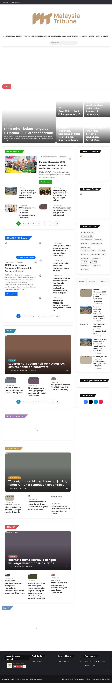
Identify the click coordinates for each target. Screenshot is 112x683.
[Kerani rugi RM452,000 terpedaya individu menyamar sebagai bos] (40, 298)
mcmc (84, 254)
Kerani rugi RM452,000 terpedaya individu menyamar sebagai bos (62, 305)
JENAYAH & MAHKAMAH (41, 36)
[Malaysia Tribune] (56, 18)
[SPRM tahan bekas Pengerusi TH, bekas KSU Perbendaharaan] (29, 117)
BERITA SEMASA (9, 36)
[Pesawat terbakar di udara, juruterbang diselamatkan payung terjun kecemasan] (29, 496)
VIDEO (105, 36)
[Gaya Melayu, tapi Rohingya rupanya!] (69, 104)
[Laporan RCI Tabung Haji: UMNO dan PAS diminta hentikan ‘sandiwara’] (38, 354)
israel (84, 243)
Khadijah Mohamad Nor (17, 566)
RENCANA (83, 36)
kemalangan (96, 243)
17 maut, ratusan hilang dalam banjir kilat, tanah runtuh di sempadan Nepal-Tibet (100, 345)
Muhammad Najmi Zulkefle (49, 157)
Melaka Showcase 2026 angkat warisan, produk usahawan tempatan (52, 165)
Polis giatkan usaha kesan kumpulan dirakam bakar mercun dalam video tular (62, 251)
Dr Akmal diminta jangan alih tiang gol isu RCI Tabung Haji (14, 390)
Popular (92, 281)
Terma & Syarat (79, 679)
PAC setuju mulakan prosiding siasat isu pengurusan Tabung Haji (62, 211)
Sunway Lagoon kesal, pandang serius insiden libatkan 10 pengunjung (94, 108)
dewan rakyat (87, 236)
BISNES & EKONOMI (58, 36)
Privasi (88, 679)
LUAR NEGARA (72, 36)
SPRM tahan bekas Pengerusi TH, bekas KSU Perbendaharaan (28, 131)
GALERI (91, 36)
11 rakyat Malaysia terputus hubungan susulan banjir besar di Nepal (27, 194)
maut (101, 251)
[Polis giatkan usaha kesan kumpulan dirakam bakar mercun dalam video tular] (40, 243)
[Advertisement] (56, 64)
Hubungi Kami (105, 679)
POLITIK (27, 36)
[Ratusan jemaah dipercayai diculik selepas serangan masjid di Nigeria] (9, 498)
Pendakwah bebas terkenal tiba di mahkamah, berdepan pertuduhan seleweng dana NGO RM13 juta (61, 285)
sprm (97, 265)
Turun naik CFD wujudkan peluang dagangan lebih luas (99, 329)
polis (93, 262)
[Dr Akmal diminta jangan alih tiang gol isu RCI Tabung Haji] (10, 380)
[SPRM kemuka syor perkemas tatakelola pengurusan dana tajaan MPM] (11, 208)
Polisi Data (95, 679)
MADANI (19, 36)
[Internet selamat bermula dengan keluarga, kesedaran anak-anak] (38, 550)
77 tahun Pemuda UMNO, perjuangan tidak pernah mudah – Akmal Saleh (38, 392)
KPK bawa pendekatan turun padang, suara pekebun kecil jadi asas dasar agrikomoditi (59, 586)
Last (56, 223)
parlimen (85, 258)
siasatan (85, 265)
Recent (81, 281)
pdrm (96, 258)
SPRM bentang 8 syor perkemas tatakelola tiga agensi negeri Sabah (60, 195)
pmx (84, 262)
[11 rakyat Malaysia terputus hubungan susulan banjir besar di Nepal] (11, 191)
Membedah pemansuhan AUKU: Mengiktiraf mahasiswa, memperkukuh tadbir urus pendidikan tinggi (15, 587)
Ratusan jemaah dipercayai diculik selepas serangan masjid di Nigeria (13, 508)
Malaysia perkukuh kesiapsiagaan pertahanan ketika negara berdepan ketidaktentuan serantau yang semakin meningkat (37, 590)
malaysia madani (88, 251)
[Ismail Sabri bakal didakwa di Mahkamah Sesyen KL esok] (40, 260)
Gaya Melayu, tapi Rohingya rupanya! (69, 113)
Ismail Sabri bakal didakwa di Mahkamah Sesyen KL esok (61, 267)
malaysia (85, 247)
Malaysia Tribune (36, 679)
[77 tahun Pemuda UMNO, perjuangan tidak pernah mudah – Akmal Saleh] (33, 380)
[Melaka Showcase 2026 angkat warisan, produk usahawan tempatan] (86, 293)
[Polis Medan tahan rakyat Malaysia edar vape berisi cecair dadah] (56, 498)
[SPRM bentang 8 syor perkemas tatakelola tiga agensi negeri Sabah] (45, 191)
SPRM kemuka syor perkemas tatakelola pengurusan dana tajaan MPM (27, 213)
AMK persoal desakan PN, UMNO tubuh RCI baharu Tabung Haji (60, 387)
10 (38, 223)
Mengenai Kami (67, 679)
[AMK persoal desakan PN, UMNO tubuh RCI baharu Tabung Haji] (53, 378)
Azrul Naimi (9, 262)
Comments (104, 281)
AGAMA (99, 36)
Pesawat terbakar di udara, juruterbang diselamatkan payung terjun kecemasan (38, 505)
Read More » (45, 182)
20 (44, 223)
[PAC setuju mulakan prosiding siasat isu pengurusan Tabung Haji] (43, 207)
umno (84, 269)
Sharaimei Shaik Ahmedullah (18, 370)
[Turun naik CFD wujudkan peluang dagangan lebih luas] (86, 327)
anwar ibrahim (87, 232)
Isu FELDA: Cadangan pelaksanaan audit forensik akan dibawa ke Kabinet (69, 134)
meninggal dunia (98, 254)
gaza (98, 240)
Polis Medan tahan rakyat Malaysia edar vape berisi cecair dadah (60, 510)
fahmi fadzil (86, 240)
